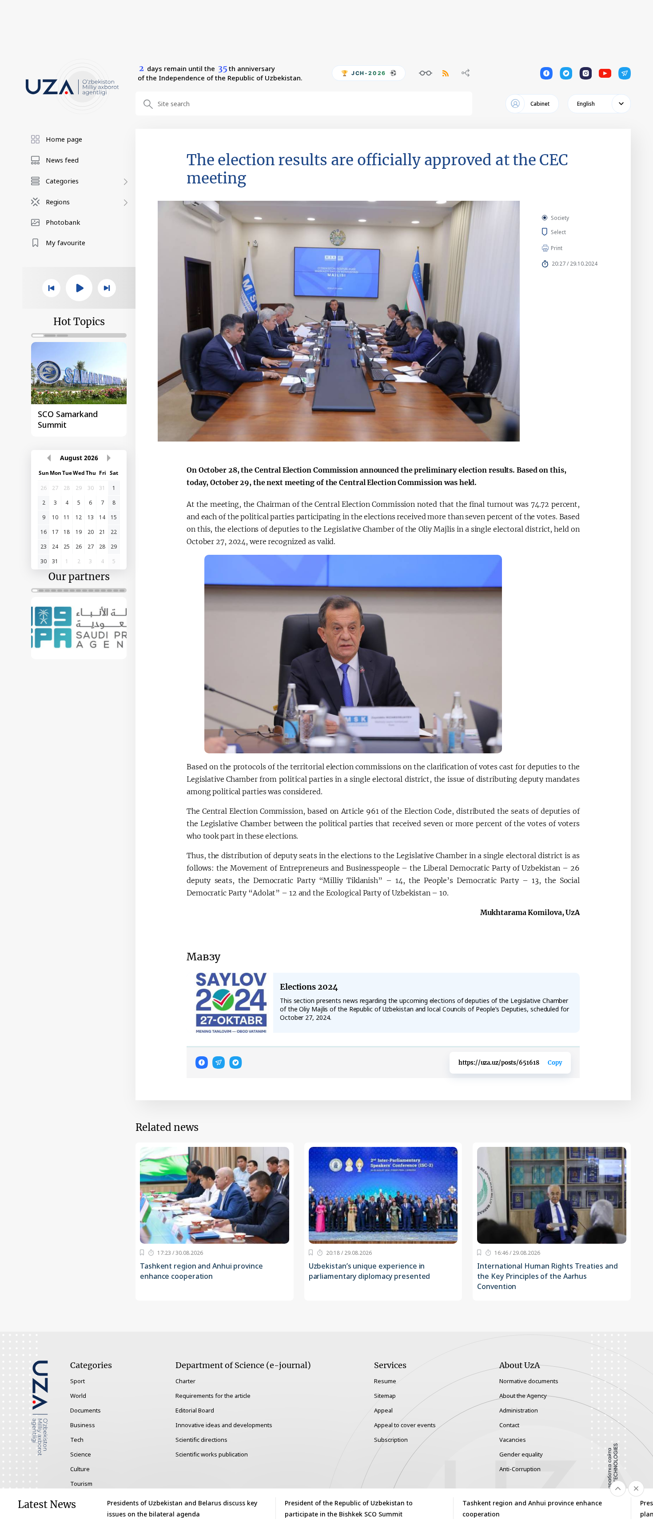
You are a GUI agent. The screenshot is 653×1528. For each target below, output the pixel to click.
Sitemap (385, 1396)
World (78, 1396)
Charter (185, 1381)
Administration (518, 1410)
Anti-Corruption (520, 1469)
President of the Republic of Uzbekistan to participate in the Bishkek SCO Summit (349, 1508)
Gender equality (521, 1454)
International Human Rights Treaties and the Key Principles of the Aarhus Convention (547, 1276)
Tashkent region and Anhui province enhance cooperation (201, 1271)
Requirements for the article (213, 1396)
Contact (509, 1425)
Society (560, 218)
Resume (385, 1381)
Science (80, 1454)
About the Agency (523, 1396)
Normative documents (528, 1381)
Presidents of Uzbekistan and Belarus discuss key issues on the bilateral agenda (182, 1508)
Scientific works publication (211, 1454)
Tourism (81, 1484)
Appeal (383, 1410)
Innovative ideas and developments (223, 1425)
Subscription (391, 1440)
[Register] (142, 1252)
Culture (80, 1469)
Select (568, 232)
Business (82, 1425)
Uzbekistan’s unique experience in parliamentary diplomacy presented (369, 1271)
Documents (85, 1410)
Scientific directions (201, 1440)
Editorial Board (194, 1410)
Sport (77, 1381)
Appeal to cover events (405, 1425)
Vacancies (512, 1440)
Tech (77, 1440)
